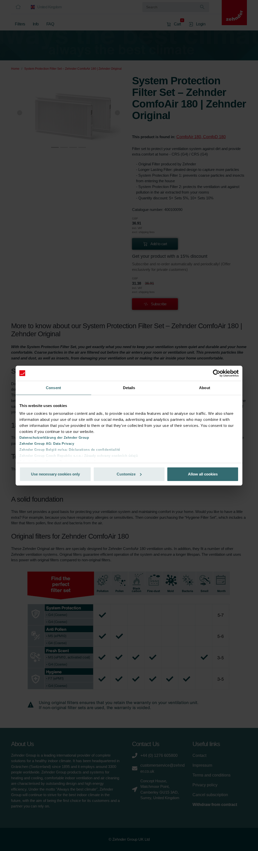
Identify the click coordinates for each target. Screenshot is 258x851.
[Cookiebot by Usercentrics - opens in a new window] (217, 373)
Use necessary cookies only (55, 474)
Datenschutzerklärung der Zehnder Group (54, 437)
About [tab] (204, 388)
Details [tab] (129, 388)
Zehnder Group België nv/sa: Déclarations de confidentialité (69, 450)
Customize (126, 474)
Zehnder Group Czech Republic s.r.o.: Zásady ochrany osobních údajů (78, 456)
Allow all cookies (203, 474)
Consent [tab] (53, 388)
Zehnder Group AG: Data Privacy (46, 444)
